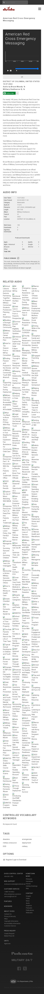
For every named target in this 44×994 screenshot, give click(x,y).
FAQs (6, 919)
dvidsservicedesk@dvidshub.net (14, 884)
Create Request (9, 933)
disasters (6, 839)
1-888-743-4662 (9, 892)
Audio (28, 903)
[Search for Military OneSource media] (22, 89)
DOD (4, 846)
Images (28, 896)
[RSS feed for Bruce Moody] (24, 87)
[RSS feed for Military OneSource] (24, 89)
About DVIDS (9, 911)
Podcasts (29, 908)
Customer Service (10, 926)
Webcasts (29, 912)
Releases (29, 879)
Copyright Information (11, 921)
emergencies (27, 839)
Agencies (7, 943)
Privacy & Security (10, 916)
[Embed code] (22, 76)
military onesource (10, 843)
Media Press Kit (9, 936)
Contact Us (7, 914)
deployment (26, 843)
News (28, 901)
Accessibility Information (12, 923)
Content (29, 893)
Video (28, 898)
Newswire (8, 906)
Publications (30, 910)
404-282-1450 (8, 876)
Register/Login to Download (16, 860)
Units (6, 941)
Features (8, 901)
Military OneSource (11, 89)
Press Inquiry (10, 931)
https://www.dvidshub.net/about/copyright (17, 268)
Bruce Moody (17, 87)
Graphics (29, 905)
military (25, 846)
